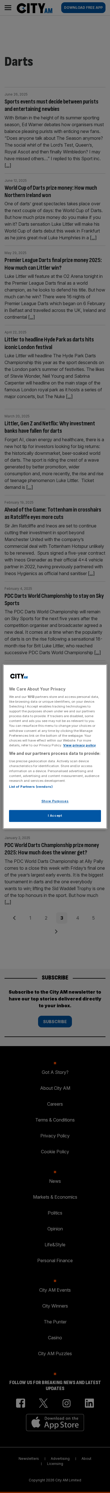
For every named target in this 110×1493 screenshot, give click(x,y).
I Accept (55, 816)
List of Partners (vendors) (31, 787)
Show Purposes (55, 801)
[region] (55, 746)
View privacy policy (79, 745)
